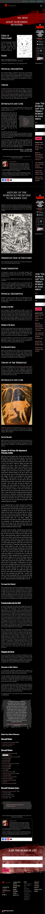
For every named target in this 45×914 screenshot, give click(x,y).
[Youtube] (8, 180)
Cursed (4, 770)
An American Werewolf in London (9, 756)
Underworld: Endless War (8, 776)
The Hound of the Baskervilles (8, 742)
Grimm (3, 797)
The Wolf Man (5, 755)
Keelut (13, 693)
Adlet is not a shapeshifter (13, 92)
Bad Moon (4, 761)
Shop (31, 1)
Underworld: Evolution (7, 771)
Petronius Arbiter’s (22, 366)
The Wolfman (5, 775)
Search (24, 1)
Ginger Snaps (5, 765)
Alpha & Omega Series (7, 745)
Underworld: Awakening (7, 780)
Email (3, 861)
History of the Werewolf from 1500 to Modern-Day (17, 195)
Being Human (5, 796)
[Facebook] (3, 180)
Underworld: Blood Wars (7, 783)
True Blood (4, 794)
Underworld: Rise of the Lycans (9, 773)
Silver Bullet (5, 760)
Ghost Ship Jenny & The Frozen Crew (39, 172)
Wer (3, 781)
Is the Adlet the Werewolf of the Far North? (26, 121)
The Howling (5, 758)
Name (3, 854)
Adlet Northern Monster (17, 23)
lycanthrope (6, 276)
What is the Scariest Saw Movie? (39, 178)
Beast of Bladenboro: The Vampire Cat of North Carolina (39, 156)
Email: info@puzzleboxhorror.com (6, 890)
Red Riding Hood (6, 778)
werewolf (17, 63)
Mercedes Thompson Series (8, 744)
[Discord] (11, 180)
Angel (3, 792)
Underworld (5, 768)
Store (15, 893)
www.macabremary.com (7, 176)
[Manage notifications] (3, 911)
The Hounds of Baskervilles (8, 753)
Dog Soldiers (5, 766)
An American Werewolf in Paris (9, 763)
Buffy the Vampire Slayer (7, 791)
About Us (16, 895)
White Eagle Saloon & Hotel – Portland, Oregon (28, 885)
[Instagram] (6, 180)
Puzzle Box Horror (10, 910)
